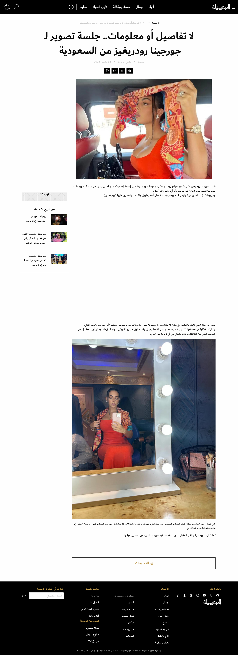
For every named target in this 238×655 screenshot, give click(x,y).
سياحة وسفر (127, 609)
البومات (130, 636)
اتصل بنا (94, 602)
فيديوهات (128, 629)
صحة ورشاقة (121, 7)
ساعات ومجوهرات (124, 595)
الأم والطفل (163, 636)
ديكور (131, 622)
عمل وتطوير (127, 615)
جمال (139, 7)
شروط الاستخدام (90, 609)
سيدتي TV (93, 641)
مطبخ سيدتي (92, 634)
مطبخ (83, 7)
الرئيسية (155, 23)
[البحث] (16, 7)
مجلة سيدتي (92, 627)
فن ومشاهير (162, 629)
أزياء (151, 7)
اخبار (131, 602)
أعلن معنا (94, 615)
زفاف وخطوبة (162, 642)
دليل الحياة (100, 7)
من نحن (95, 595)
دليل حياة (163, 615)
